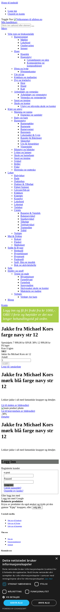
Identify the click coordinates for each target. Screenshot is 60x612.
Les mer (49, 578)
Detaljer (5, 416)
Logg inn (12, 11)
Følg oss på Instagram (15, 526)
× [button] (56, 558)
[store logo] (28, 19)
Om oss (10, 539)
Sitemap (10, 545)
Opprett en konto (16, 14)
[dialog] (30, 583)
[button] (30, 597)
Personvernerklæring (14, 542)
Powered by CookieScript (14, 608)
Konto (4, 305)
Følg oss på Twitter (14, 523)
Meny (4, 28)
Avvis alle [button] (44, 602)
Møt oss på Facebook (14, 520)
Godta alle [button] (16, 602)
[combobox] (16, 25)
